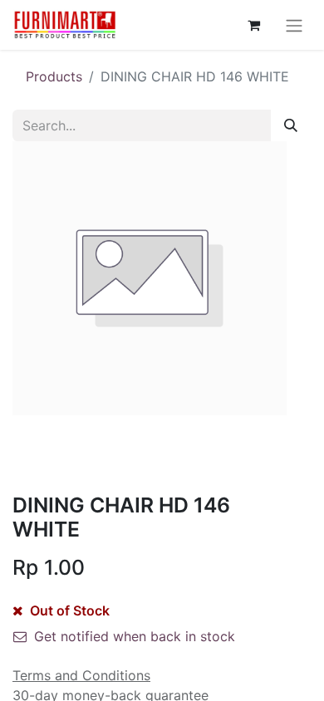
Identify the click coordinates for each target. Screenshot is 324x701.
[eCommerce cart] (253, 25)
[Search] (291, 125)
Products (54, 76)
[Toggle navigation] (294, 25)
